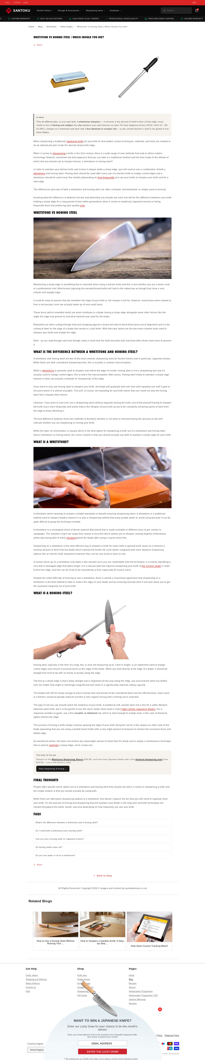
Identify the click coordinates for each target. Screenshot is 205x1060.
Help (7, 3)
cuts (82, 205)
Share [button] (39, 45)
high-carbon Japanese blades (138, 709)
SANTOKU (21, 10)
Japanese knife (74, 141)
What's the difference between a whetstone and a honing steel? (67, 822)
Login (25, 2)
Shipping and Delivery (36, 979)
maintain (54, 745)
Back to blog (104, 875)
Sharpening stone (94, 10)
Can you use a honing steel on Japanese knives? (60, 839)
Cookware (114, 10)
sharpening (58, 153)
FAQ (28, 991)
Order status (32, 975)
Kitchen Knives (44, 10)
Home (131, 975)
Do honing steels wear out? (49, 847)
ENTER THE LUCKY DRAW (102, 1051)
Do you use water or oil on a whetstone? (55, 855)
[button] (176, 11)
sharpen (71, 538)
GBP (194, 3)
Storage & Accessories (68, 10)
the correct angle (151, 566)
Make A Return (33, 983)
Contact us (31, 987)
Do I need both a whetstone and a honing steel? (59, 830)
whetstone (39, 173)
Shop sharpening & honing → (53, 769)
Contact (17, 2)
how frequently (105, 177)
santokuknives (174, 1053)
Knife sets (82, 975)
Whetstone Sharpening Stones (67, 759)
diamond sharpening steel (148, 759)
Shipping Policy (172, 1035)
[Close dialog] (160, 1009)
